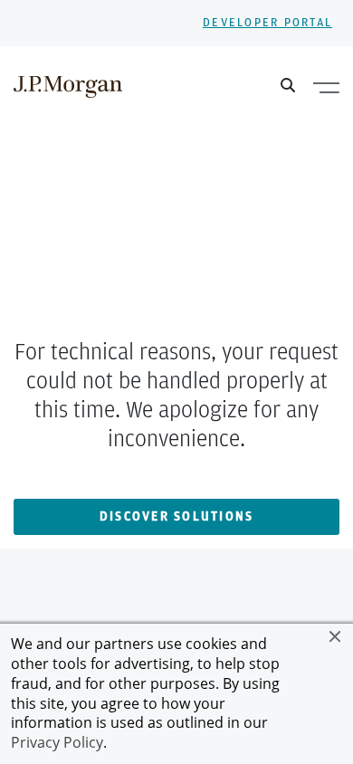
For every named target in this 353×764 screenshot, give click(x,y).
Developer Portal (267, 23)
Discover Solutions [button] (177, 517)
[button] (335, 636)
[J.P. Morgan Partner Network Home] (68, 86)
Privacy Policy (57, 742)
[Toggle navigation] (326, 87)
